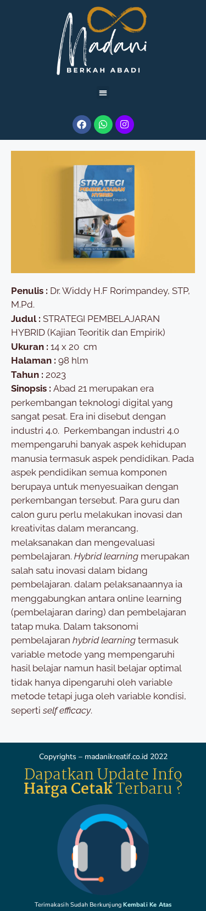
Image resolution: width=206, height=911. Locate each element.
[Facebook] (82, 124)
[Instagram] (124, 124)
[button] (103, 92)
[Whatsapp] (103, 124)
